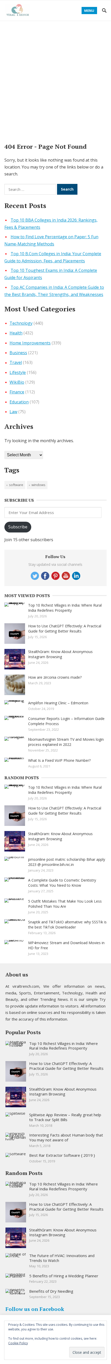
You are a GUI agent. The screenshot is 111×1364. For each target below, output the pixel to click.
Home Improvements (30, 343)
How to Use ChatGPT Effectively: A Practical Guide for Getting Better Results (64, 629)
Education (19, 402)
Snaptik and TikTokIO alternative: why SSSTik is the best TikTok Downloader (67, 925)
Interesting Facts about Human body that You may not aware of (66, 1137)
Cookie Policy (18, 1343)
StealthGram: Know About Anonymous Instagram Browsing (60, 654)
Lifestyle (18, 372)
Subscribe (17, 527)
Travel (16, 362)
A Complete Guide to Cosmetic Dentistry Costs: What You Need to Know (62, 883)
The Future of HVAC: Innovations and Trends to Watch (61, 1258)
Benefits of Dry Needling (51, 1291)
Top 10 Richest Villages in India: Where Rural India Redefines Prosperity (65, 608)
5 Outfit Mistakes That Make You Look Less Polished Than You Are (65, 904)
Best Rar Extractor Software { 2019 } (62, 1155)
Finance (17, 392)
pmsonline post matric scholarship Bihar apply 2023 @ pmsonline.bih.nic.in (66, 862)
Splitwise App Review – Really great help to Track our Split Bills (65, 1117)
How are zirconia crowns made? (55, 677)
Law (13, 411)
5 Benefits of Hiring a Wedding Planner (63, 1275)
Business (18, 352)
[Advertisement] (55, 79)
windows (38, 484)
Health (16, 333)
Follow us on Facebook (34, 1309)
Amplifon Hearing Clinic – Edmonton (58, 702)
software (16, 484)
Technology (21, 323)
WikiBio (17, 382)
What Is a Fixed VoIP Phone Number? (59, 760)
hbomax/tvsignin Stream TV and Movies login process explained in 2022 (66, 742)
